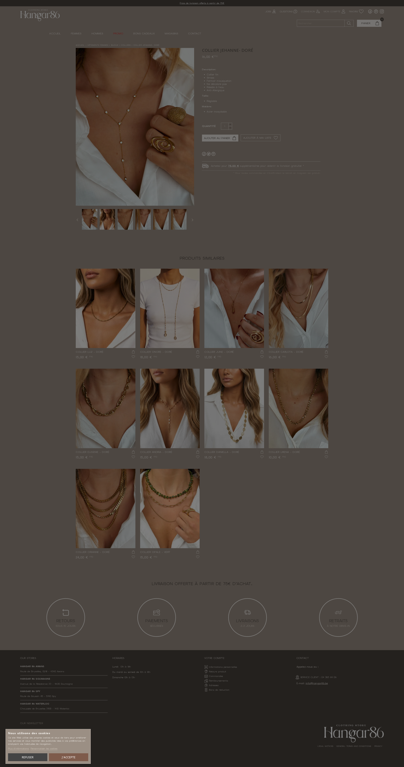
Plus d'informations (18, 748)
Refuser (27, 757)
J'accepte (68, 757)
